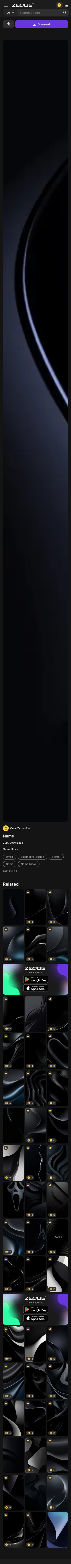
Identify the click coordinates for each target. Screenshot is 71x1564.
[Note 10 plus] (13, 1200)
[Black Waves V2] (35, 1014)
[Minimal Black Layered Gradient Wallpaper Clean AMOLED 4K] (35, 1493)
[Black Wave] (13, 907)
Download (44, 24)
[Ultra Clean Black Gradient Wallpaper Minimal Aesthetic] (13, 1125)
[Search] (65, 12)
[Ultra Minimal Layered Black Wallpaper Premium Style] (13, 1455)
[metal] (57, 1530)
